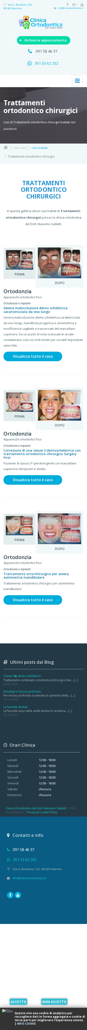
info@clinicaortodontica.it (71, 8)
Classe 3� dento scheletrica (22, 676)
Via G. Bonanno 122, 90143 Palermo (17, 6)
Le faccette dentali (15, 707)
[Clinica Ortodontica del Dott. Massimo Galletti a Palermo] (43, 23)
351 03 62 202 (46, 63)
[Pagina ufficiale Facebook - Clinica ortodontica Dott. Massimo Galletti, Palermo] (66, 5)
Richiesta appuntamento (43, 39)
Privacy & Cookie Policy (42, 812)
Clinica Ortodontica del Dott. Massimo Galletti (36, 808)
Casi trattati (40, 148)
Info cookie (26, 1024)
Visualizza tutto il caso (33, 356)
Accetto (18, 1001)
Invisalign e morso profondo (22, 692)
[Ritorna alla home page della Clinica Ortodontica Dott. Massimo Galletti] (5, 147)
